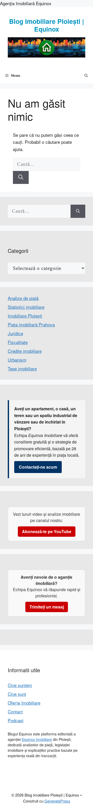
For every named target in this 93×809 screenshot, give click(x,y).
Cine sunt (17, 694)
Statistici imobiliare (26, 307)
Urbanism (17, 359)
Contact (15, 711)
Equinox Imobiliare (37, 739)
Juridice (15, 333)
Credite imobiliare (25, 351)
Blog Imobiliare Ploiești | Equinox (46, 25)
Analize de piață (23, 298)
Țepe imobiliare (22, 368)
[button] (86, 75)
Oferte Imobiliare (24, 702)
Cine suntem (20, 685)
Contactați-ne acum (38, 467)
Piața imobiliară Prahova (31, 324)
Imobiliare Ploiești (25, 315)
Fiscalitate (18, 342)
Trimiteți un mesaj (46, 607)
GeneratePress (57, 801)
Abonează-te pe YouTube (46, 531)
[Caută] (21, 177)
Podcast (16, 720)
